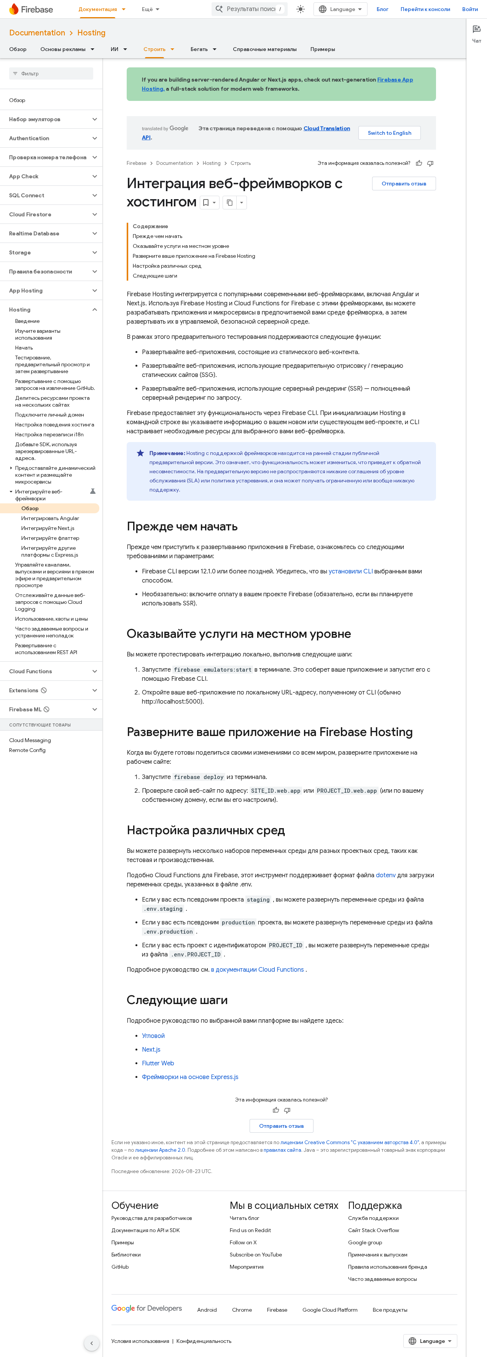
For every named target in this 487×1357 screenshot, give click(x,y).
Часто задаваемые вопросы (382, 1279)
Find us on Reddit (250, 1230)
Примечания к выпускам (377, 1254)
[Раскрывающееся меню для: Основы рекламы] (95, 49)
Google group (365, 1242)
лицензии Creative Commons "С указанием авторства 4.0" (349, 1142)
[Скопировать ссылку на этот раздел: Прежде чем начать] (245, 527)
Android (207, 1309)
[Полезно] (419, 163)
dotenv (386, 875)
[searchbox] (51, 73)
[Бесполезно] (430, 163)
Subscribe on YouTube (256, 1254)
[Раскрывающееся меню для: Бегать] (217, 49)
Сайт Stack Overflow (373, 1230)
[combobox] (250, 9)
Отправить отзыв (404, 183)
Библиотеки (126, 1254)
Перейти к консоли (425, 9)
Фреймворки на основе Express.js (190, 1077)
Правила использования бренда (387, 1266)
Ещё (147, 9)
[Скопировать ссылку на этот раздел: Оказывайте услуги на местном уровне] (358, 634)
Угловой (153, 1036)
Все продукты (390, 1309)
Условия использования (140, 1341)
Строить (154, 49)
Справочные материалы (265, 49)
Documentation (37, 33)
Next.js (151, 1050)
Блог (382, 9)
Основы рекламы (63, 49)
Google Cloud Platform (330, 1309)
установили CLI (351, 571)
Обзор (18, 49)
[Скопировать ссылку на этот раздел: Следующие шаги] (235, 1001)
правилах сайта (282, 1150)
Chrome (242, 1309)
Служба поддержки (373, 1218)
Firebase (136, 163)
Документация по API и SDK (145, 1230)
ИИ (114, 49)
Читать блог (244, 1218)
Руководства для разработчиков (151, 1218)
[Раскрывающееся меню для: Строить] (175, 49)
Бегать (199, 49)
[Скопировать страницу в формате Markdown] (230, 202)
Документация (97, 9)
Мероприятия (247, 1266)
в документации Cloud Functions (257, 970)
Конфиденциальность (204, 1341)
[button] (45, 119)
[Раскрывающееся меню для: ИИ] (127, 49)
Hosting (91, 33)
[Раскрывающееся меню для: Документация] (126, 9)
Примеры (322, 49)
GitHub (120, 1266)
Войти (470, 9)
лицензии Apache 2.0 (160, 1150)
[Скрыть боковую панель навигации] (91, 1343)
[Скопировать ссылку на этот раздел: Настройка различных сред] (293, 831)
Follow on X (243, 1242)
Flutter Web (158, 1063)
